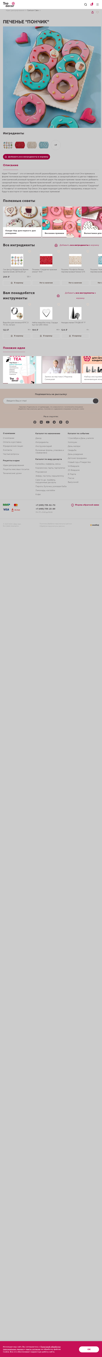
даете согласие (33, 1349)
